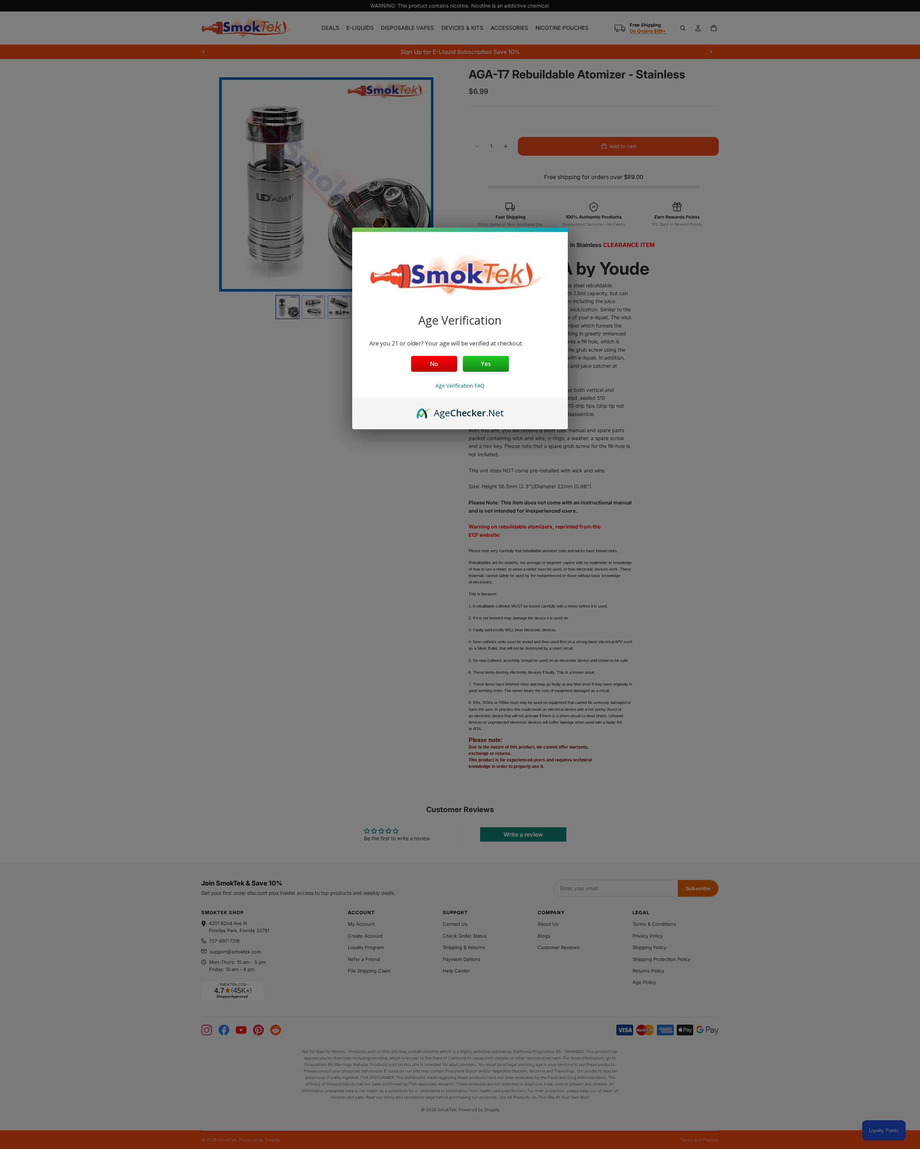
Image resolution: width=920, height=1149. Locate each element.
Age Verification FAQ (460, 385)
